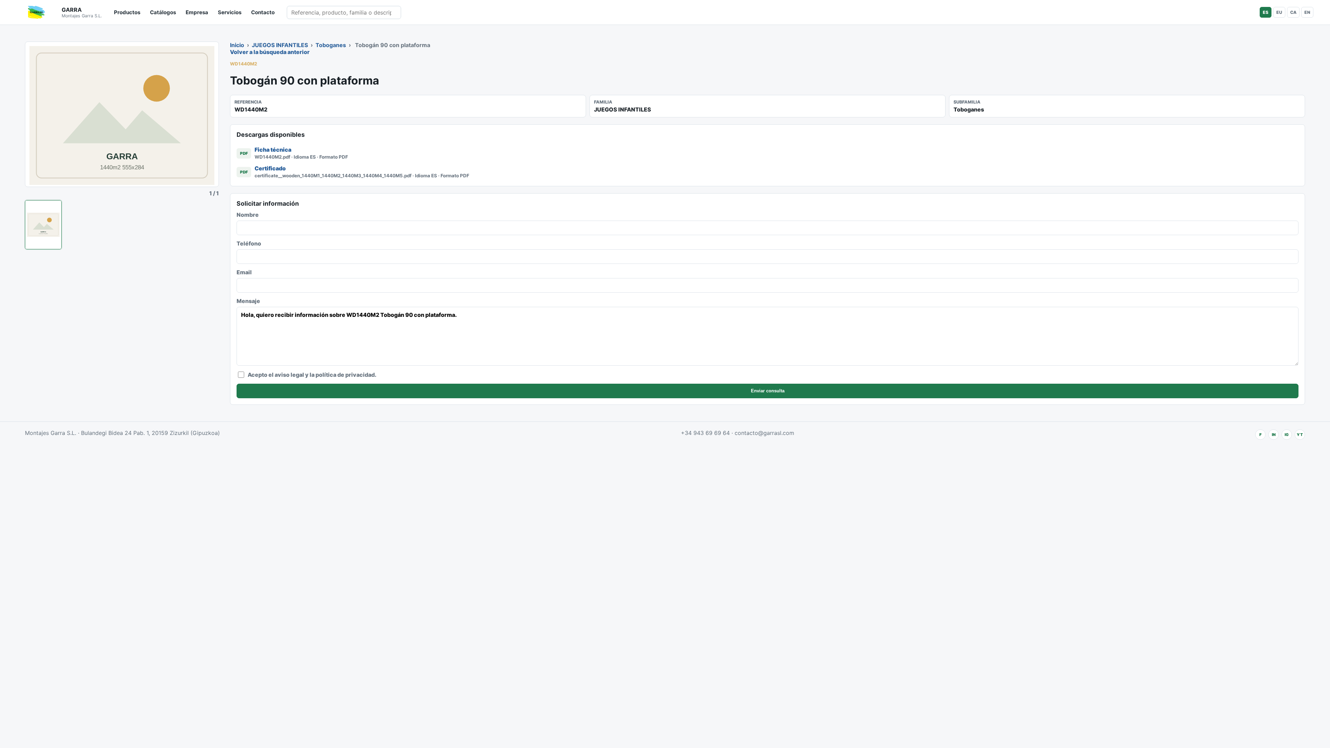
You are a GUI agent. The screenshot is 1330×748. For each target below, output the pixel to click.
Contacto (263, 12)
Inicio (237, 45)
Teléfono (249, 243)
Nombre (248, 214)
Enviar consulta (767, 390)
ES (1265, 12)
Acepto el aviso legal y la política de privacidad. (312, 374)
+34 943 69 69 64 (705, 432)
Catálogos (163, 12)
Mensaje (248, 300)
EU (1279, 12)
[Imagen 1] (43, 224)
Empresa (197, 12)
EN (1307, 12)
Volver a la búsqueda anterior (270, 51)
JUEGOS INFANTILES (280, 45)
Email (244, 272)
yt (1300, 434)
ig (1287, 434)
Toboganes (331, 45)
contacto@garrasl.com (764, 432)
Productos (127, 12)
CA (1293, 12)
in (1274, 434)
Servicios (229, 12)
